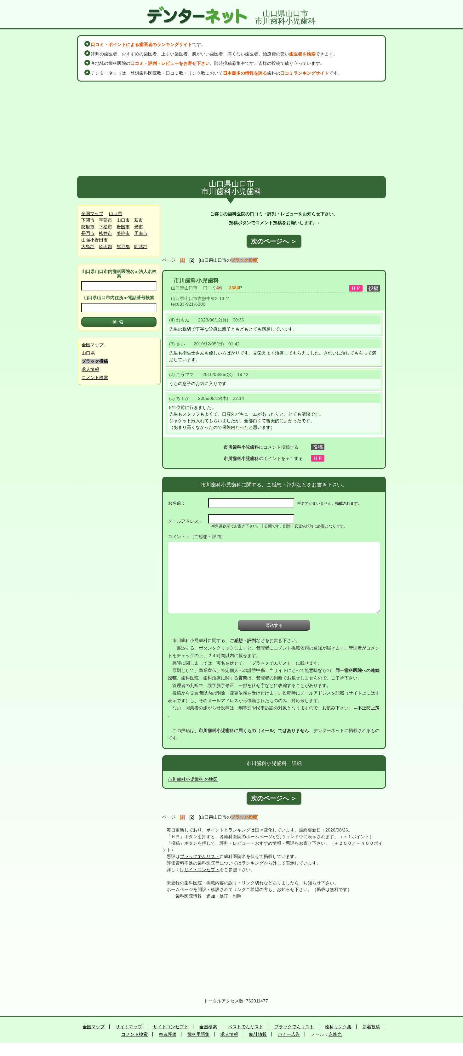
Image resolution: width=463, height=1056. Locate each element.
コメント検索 (95, 377)
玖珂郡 (105, 246)
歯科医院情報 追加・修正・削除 (208, 896)
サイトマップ (129, 1027)
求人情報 (90, 369)
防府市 (87, 226)
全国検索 (208, 1027)
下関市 (87, 220)
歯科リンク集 (338, 1027)
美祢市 (123, 233)
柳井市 (105, 233)
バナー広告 (289, 1034)
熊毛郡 (123, 246)
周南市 (140, 233)
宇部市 (105, 220)
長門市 (87, 233)
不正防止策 (368, 707)
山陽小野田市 (94, 239)
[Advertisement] (231, 129)
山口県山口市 (184, 287)
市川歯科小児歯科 (196, 280)
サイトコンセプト (202, 869)
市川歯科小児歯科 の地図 (193, 779)
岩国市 (123, 226)
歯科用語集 (198, 1034)
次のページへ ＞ (274, 241)
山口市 (123, 220)
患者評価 (167, 1034)
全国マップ (92, 213)
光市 (138, 226)
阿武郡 (140, 246)
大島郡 (87, 246)
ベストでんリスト (245, 1027)
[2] (191, 260)
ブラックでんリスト (200, 856)
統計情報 (258, 1034)
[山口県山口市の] (229, 260)
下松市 (105, 226)
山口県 (115, 213)
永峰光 (335, 1034)
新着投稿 (371, 1027)
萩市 (138, 220)
